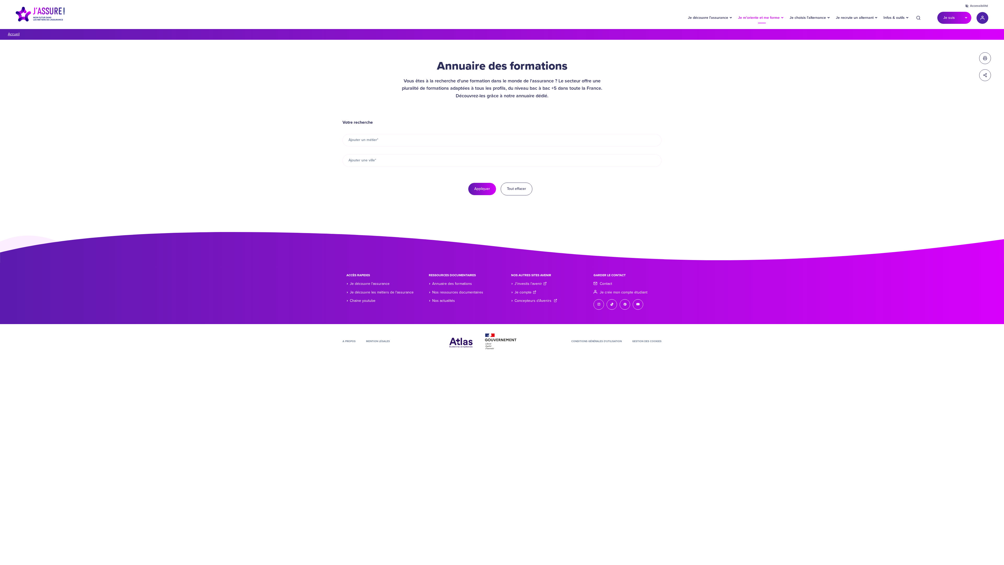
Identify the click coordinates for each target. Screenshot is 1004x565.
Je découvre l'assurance (708, 17)
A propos (349, 341)
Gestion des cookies (646, 341)
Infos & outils (894, 17)
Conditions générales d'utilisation (596, 341)
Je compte (523, 292)
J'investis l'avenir (528, 283)
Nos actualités (443, 300)
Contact (606, 283)
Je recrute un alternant (855, 17)
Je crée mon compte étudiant (623, 292)
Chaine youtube (362, 300)
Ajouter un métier (363, 140)
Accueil (14, 34)
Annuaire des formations (452, 283)
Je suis (949, 17)
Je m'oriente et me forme (759, 17)
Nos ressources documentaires (457, 292)
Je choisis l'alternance (808, 17)
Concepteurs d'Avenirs (533, 300)
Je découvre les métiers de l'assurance (382, 292)
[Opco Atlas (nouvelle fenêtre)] (461, 341)
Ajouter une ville (362, 160)
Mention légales (378, 341)
